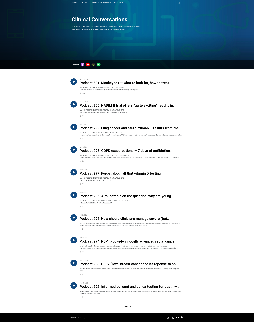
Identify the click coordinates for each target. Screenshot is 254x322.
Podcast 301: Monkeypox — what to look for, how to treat (124, 83)
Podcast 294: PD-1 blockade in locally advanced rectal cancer (128, 241)
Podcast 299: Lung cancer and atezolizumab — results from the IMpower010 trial (129, 128)
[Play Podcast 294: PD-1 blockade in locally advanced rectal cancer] (73, 240)
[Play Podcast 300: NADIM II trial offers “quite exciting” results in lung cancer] (73, 104)
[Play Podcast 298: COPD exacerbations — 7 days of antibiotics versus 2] (73, 149)
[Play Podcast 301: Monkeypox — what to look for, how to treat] (73, 81)
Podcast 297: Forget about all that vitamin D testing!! (121, 173)
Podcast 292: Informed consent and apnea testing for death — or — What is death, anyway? (130, 287)
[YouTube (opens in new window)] (88, 64)
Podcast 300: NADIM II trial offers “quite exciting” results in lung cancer (126, 105)
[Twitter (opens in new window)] (168, 317)
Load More (127, 306)
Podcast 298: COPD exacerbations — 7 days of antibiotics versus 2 (125, 151)
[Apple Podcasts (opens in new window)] (82, 64)
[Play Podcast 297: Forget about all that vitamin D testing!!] (73, 172)
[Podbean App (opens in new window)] (93, 64)
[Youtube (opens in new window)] (177, 317)
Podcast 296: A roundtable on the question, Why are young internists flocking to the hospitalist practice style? (125, 196)
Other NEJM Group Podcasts (101, 3)
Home (74, 3)
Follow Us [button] (83, 3)
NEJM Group (118, 3)
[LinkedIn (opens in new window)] (182, 317)
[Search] (179, 3)
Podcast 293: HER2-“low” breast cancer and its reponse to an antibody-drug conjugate (128, 264)
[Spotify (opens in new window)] (99, 64)
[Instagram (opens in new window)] (173, 317)
